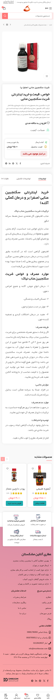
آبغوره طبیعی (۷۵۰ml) (43, 490)
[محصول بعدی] (3, 24)
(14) (7, 493)
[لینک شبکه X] (17, 163)
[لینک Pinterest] (13, 163)
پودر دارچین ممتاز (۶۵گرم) (15, 490)
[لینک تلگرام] (6, 163)
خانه (50, 25)
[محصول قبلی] (10, 24)
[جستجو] (5, 16)
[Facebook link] (20, 163)
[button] (14, 503)
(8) (33, 493)
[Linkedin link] (9, 163)
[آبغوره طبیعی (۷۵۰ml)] (39, 475)
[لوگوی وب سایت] (27, 9)
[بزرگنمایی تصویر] (47, 76)
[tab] (42, 179)
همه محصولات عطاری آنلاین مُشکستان (35, 25)
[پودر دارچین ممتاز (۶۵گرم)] (14, 475)
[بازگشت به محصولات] (7, 24)
